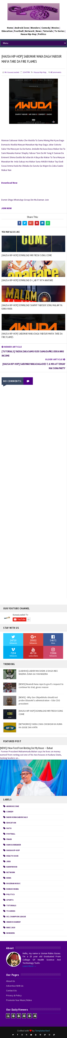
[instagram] (22, 1034)
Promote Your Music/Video (19, 1000)
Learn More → (29, 966)
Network (10, 872)
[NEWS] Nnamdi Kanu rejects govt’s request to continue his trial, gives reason (41, 686)
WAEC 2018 (10, 927)
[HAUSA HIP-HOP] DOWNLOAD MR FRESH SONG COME (27, 255)
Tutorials (11, 905)
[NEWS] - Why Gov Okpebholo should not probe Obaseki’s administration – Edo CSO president (39, 700)
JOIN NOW (6, 208)
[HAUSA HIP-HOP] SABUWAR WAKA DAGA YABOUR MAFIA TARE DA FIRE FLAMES (32, 335)
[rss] (26, 1034)
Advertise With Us (14, 985)
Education (11, 823)
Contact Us (11, 990)
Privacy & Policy (14, 995)
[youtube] (35, 1034)
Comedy (9, 812)
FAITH (9, 828)
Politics (10, 894)
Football (10, 834)
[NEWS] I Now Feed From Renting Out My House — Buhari (26, 748)
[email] (31, 1034)
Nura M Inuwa (12, 889)
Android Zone (12, 806)
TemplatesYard (42, 1030)
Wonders (10, 933)
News (8, 878)
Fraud (9, 839)
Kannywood (11, 867)
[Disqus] (33, 469)
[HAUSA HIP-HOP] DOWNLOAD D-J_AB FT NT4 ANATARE (27, 280)
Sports (9, 900)
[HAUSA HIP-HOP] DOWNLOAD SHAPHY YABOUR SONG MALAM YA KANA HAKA (32, 307)
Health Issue (12, 856)
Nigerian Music (13, 883)
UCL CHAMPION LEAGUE (16, 916)
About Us (10, 981)
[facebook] (17, 1034)
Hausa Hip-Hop (40, 72)
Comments (56, 72)
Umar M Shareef (13, 922)
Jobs (8, 861)
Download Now (9, 182)
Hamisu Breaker (13, 845)
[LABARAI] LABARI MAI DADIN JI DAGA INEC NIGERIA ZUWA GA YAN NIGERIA (38, 672)
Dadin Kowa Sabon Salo (17, 817)
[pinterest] (40, 1034)
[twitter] (13, 1034)
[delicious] (45, 1034)
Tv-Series (10, 911)
